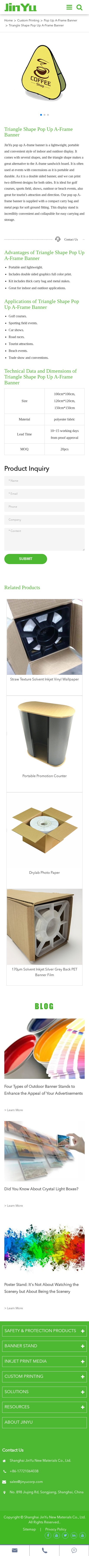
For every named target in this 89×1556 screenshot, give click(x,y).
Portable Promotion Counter (44, 776)
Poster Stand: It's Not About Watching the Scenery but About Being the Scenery (41, 1288)
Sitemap (29, 1529)
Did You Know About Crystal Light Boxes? (41, 1189)
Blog (44, 1006)
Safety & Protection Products (40, 1331)
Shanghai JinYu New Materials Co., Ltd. (55, 1517)
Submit (25, 559)
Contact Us (71, 239)
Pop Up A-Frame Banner (60, 20)
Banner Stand (21, 1346)
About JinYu (19, 1422)
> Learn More (13, 1110)
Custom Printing (28, 20)
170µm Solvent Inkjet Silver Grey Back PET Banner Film (44, 972)
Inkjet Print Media (26, 1361)
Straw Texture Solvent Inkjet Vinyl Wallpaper (44, 679)
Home (8, 20)
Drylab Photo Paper (44, 873)
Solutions (17, 1392)
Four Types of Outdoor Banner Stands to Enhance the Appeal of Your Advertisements (43, 1090)
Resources (17, 1407)
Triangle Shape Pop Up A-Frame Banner (36, 25)
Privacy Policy (55, 1529)
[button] (41, 115)
